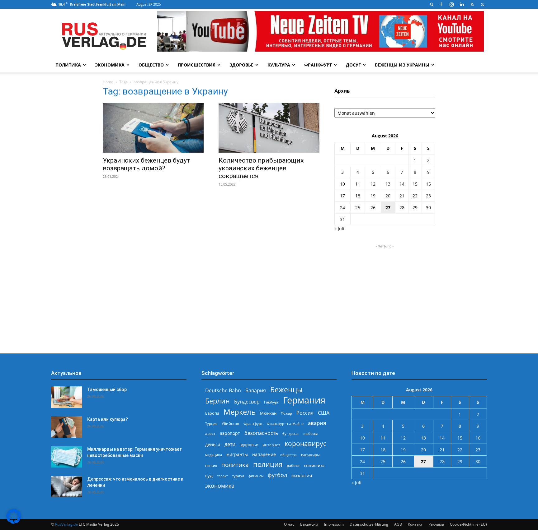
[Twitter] (482, 4)
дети (229, 444)
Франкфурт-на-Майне (285, 423)
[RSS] (472, 4)
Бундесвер (247, 402)
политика (235, 464)
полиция (267, 464)
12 (372, 184)
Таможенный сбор (107, 389)
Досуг (353, 65)
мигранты (237, 454)
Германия (304, 400)
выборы (310, 433)
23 (428, 196)
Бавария (255, 390)
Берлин (217, 401)
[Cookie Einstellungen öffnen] (13, 522)
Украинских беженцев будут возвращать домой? (146, 164)
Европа (212, 413)
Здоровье (241, 65)
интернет (271, 444)
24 (342, 207)
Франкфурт (318, 65)
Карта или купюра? (107, 419)
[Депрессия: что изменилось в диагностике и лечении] (66, 486)
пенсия (211, 465)
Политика (68, 65)
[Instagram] (451, 4)
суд (209, 475)
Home (108, 82)
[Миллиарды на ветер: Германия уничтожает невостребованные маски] (66, 457)
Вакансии (309, 524)
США (323, 413)
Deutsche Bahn (223, 390)
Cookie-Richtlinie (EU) (468, 524)
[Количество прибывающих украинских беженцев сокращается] (269, 128)
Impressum (334, 524)
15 (415, 184)
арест (210, 433)
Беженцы (286, 389)
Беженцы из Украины (402, 65)
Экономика (110, 65)
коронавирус (305, 443)
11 (357, 184)
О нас (289, 524)
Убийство (230, 423)
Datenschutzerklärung (369, 524)
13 (387, 184)
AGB (398, 524)
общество (288, 454)
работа (293, 465)
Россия (305, 413)
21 (401, 196)
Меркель (240, 411)
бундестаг (290, 433)
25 (357, 207)
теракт (222, 475)
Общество (151, 65)
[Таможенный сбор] (66, 397)
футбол (277, 475)
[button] (432, 4)
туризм (238, 475)
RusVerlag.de (66, 524)
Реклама (436, 524)
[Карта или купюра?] (66, 427)
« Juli (339, 229)
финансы (255, 475)
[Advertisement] (385, 288)
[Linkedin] (461, 4)
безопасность (261, 433)
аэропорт (230, 433)
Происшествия (196, 65)
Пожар (286, 413)
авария (317, 423)
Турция (211, 423)
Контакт (415, 524)
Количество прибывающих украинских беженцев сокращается (261, 168)
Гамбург (271, 402)
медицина (213, 454)
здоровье (249, 444)
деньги (212, 444)
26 (372, 207)
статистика (314, 465)
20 (387, 196)
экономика (219, 485)
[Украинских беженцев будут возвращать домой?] (153, 128)
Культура (278, 65)
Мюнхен (268, 413)
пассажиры (310, 454)
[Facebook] (441, 4)
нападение (264, 454)
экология (301, 475)
